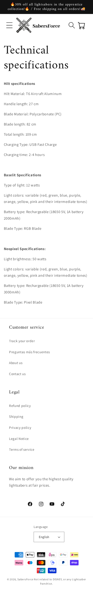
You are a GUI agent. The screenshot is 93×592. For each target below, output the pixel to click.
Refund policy (20, 405)
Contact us (17, 373)
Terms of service (22, 449)
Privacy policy (20, 427)
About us (15, 362)
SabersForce (25, 579)
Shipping (16, 416)
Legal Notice (19, 438)
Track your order (22, 341)
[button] (9, 25)
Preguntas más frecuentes (29, 352)
